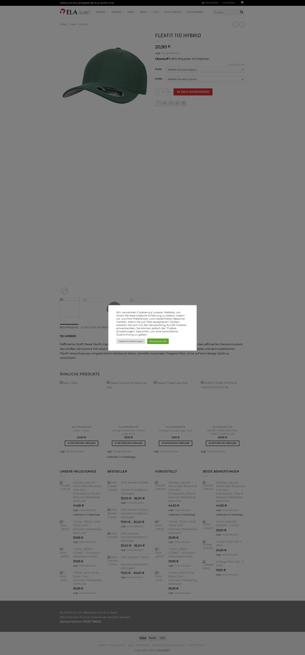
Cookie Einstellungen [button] (130, 341)
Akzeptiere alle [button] (158, 341)
